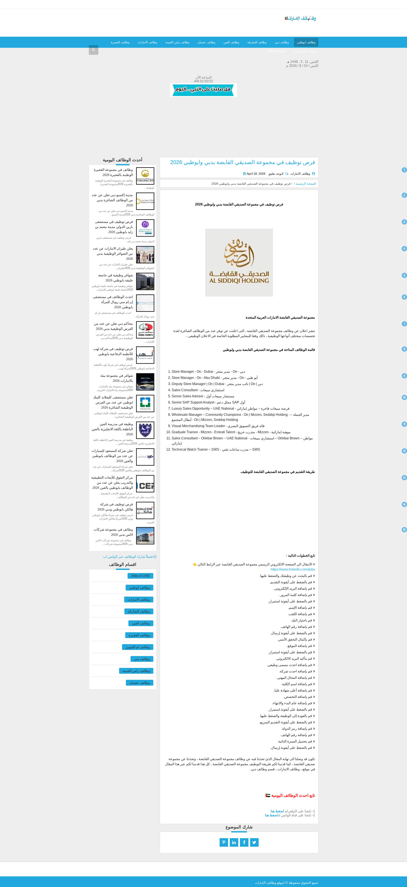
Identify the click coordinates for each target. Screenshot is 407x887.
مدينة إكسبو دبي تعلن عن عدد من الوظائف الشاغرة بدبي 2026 (112, 200)
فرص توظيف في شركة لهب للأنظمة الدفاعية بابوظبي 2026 (113, 354)
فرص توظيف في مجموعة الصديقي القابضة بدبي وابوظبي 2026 (242, 162)
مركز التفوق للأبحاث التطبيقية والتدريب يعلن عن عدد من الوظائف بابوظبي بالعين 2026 (112, 482)
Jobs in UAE (140, 576)
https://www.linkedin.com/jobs (293, 569)
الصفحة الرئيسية (306, 183)
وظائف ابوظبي (306, 42)
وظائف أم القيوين (304, 51)
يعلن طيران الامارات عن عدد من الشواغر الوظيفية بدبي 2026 (113, 253)
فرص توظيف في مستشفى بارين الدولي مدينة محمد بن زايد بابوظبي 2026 (114, 227)
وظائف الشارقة (257, 42)
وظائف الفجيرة (120, 42)
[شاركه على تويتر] (254, 842)
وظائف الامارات (147, 42)
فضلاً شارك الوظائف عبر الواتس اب (128, 556)
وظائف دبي (282, 42)
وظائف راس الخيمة (177, 42)
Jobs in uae (276, 51)
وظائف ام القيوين (137, 647)
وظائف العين (231, 42)
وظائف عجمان (206, 42)
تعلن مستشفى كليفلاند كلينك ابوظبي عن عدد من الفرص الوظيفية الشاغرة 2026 (113, 402)
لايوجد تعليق (276, 173)
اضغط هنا (277, 811)
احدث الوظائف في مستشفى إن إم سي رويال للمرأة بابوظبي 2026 (113, 302)
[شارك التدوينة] (234, 842)
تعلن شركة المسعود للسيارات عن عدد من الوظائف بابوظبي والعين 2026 (112, 456)
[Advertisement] (203, 127)
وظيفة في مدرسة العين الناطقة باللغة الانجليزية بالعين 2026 (112, 429)
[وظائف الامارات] (300, 21)
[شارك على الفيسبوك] (244, 842)
